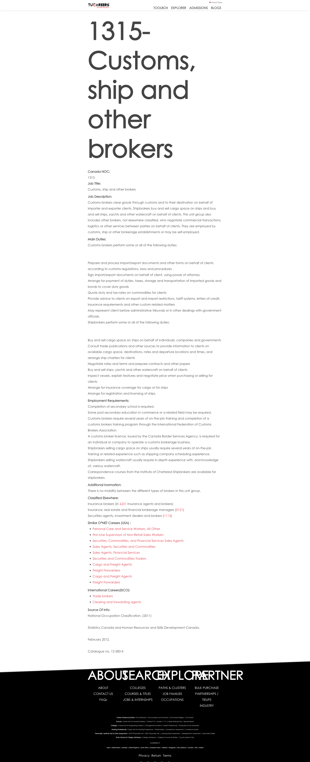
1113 (167, 516)
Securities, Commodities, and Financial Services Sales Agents (138, 541)
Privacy (144, 755)
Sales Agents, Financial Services (116, 552)
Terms (167, 755)
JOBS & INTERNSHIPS (138, 700)
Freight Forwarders (106, 570)
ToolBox (160, 8)
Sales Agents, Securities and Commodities (124, 546)
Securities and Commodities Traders (119, 558)
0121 (179, 510)
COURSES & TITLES (138, 694)
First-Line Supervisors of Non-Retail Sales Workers (128, 535)
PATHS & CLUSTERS (172, 688)
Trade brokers (103, 596)
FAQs (103, 700)
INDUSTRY (207, 705)
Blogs (216, 8)
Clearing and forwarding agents (117, 602)
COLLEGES (138, 688)
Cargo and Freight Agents (112, 564)
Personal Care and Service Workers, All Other (126, 529)
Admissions (198, 8)
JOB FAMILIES (172, 694)
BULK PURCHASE (207, 688)
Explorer (178, 8)
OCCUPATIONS (172, 700)
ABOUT (103, 688)
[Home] (99, 6)
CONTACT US (103, 694)
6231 (123, 504)
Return (156, 755)
